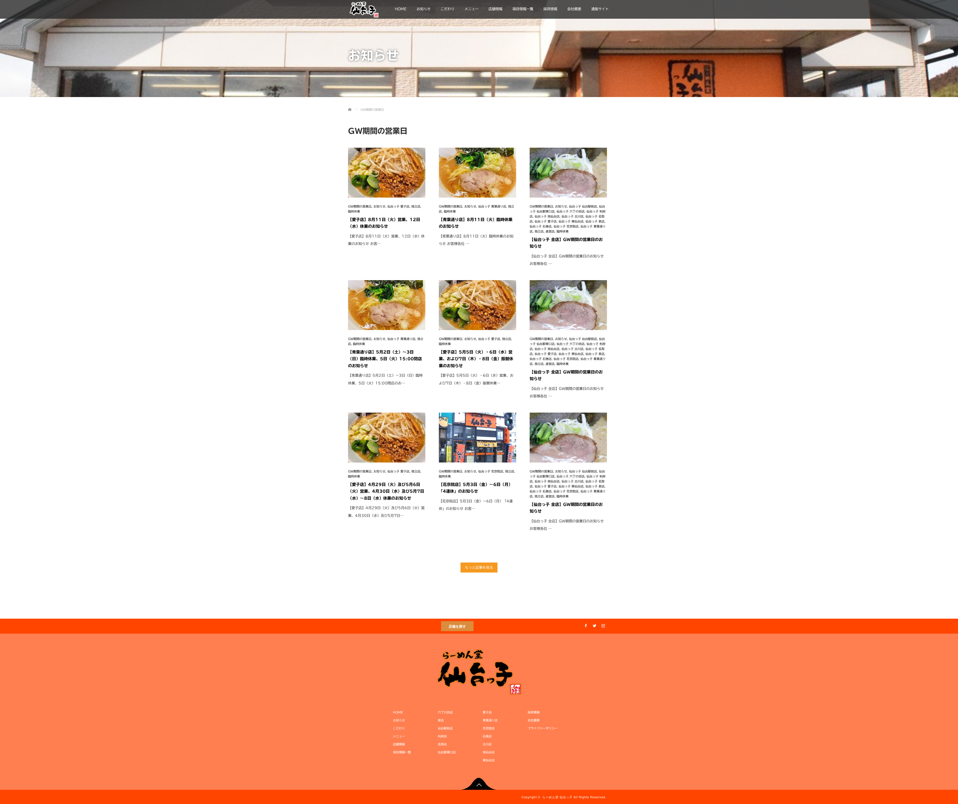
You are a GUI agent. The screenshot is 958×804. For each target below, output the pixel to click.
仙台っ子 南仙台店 (547, 216)
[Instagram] (602, 625)
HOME (401, 9)
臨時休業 (354, 211)
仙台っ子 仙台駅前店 (583, 206)
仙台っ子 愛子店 (398, 206)
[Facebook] (585, 625)
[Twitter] (594, 625)
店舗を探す (457, 626)
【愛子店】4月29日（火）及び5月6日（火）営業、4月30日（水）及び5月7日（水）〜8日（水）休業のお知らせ (386, 491)
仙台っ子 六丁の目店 (571, 211)
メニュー (472, 9)
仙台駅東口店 (447, 752)
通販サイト (600, 9)
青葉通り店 (490, 720)
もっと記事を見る (479, 567)
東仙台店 (489, 760)
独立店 (415, 206)
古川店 (487, 744)
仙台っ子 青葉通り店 (492, 206)
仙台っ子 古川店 (573, 216)
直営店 (550, 231)
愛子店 (487, 712)
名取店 (442, 744)
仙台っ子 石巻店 (541, 226)
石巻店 (487, 736)
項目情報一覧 (522, 9)
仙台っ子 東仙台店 (571, 221)
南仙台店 (489, 752)
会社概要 (574, 9)
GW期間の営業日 (359, 206)
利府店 (442, 736)
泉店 (441, 720)
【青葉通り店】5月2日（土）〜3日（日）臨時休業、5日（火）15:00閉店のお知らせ (385, 358)
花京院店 (489, 728)
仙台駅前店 (445, 728)
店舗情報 (495, 9)
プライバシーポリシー (543, 728)
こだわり (448, 9)
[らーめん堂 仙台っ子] (364, 8)
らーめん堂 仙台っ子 (557, 797)
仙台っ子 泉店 (595, 221)
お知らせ (424, 9)
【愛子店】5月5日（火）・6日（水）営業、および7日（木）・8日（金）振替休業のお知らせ (476, 358)
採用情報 (550, 9)
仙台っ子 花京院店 (566, 226)
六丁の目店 (445, 712)
